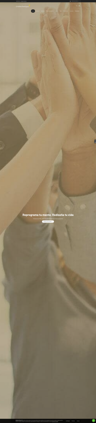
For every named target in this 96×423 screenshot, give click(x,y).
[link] (23, 5)
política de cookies (55, 421)
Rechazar (73, 420)
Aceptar (78, 420)
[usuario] (77, 5)
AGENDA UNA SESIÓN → (48, 221)
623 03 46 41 (18, 1)
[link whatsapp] (70, 1)
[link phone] (95, 140)
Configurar (68, 420)
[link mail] (95, 142)
